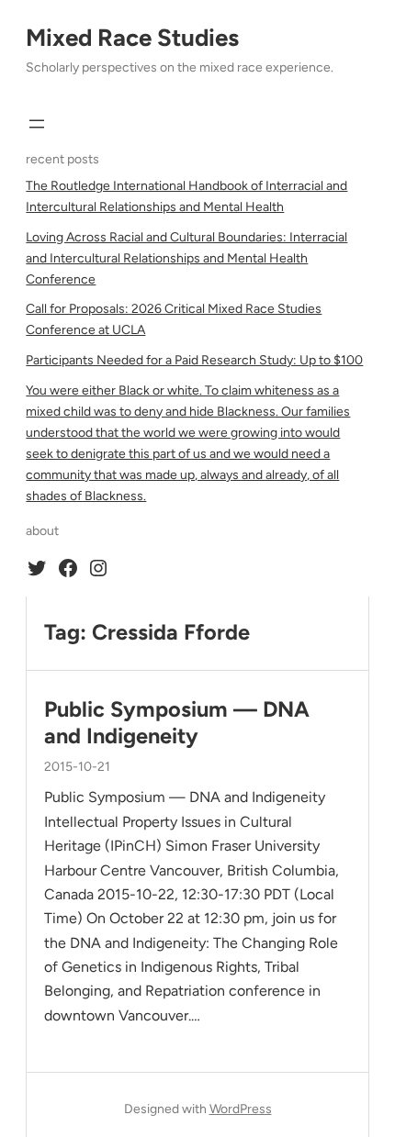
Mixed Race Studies (132, 37)
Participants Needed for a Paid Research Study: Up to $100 (194, 360)
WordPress (240, 1109)
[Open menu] (37, 124)
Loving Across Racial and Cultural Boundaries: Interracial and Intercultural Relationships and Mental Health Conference (186, 258)
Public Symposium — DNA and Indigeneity (177, 722)
